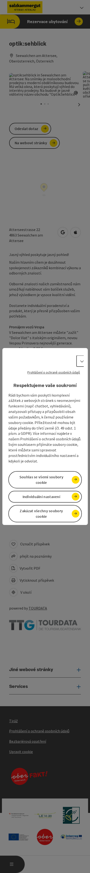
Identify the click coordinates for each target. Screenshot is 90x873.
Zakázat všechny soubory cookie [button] (41, 513)
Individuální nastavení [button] (41, 496)
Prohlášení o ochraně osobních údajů (53, 372)
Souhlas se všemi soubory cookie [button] (41, 479)
